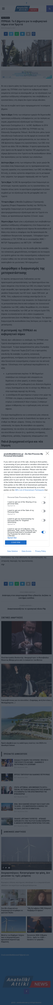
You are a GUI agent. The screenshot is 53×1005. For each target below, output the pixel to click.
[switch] (43, 502)
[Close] (48, 454)
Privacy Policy (40, 551)
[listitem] (26, 497)
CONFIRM (15, 542)
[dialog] (26, 502)
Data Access (26, 551)
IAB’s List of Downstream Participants (29, 490)
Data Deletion (12, 551)
